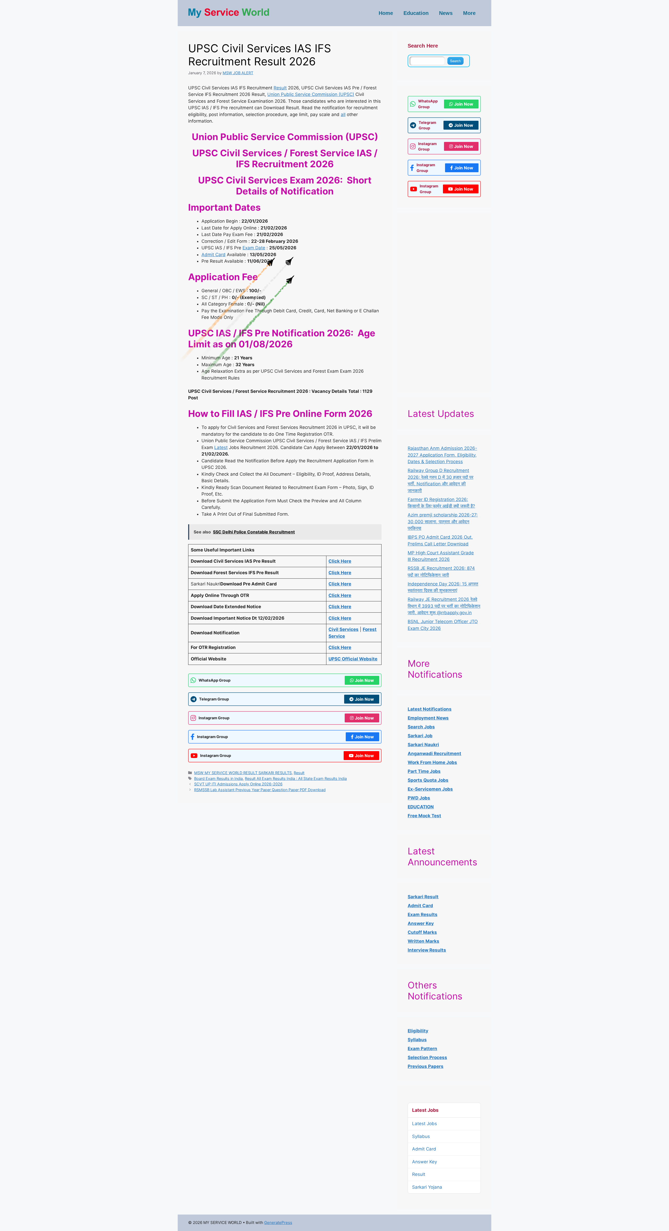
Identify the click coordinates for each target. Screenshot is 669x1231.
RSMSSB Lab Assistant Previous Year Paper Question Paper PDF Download (260, 789)
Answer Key (424, 1161)
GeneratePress (278, 1222)
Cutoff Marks (422, 932)
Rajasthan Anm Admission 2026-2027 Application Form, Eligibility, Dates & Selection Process (442, 455)
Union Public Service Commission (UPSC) (310, 94)
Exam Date (254, 247)
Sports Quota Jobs (428, 780)
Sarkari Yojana (427, 1187)
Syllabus (417, 1039)
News (446, 13)
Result (280, 87)
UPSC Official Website (352, 658)
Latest (221, 447)
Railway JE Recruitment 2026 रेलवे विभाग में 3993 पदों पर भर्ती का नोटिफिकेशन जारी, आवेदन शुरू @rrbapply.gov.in (444, 606)
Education (416, 13)
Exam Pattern (422, 1048)
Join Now (364, 680)
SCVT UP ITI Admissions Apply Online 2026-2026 (238, 784)
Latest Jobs (424, 1123)
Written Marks (423, 941)
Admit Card (213, 254)
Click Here (339, 647)
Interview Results (427, 950)
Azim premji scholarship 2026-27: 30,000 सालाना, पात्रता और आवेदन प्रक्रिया (443, 521)
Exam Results (422, 914)
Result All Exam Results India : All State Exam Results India (296, 778)
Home (386, 13)
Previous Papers (425, 1066)
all (343, 114)
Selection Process (427, 1057)
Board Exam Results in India (218, 778)
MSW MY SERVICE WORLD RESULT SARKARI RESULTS (243, 772)
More (469, 13)
